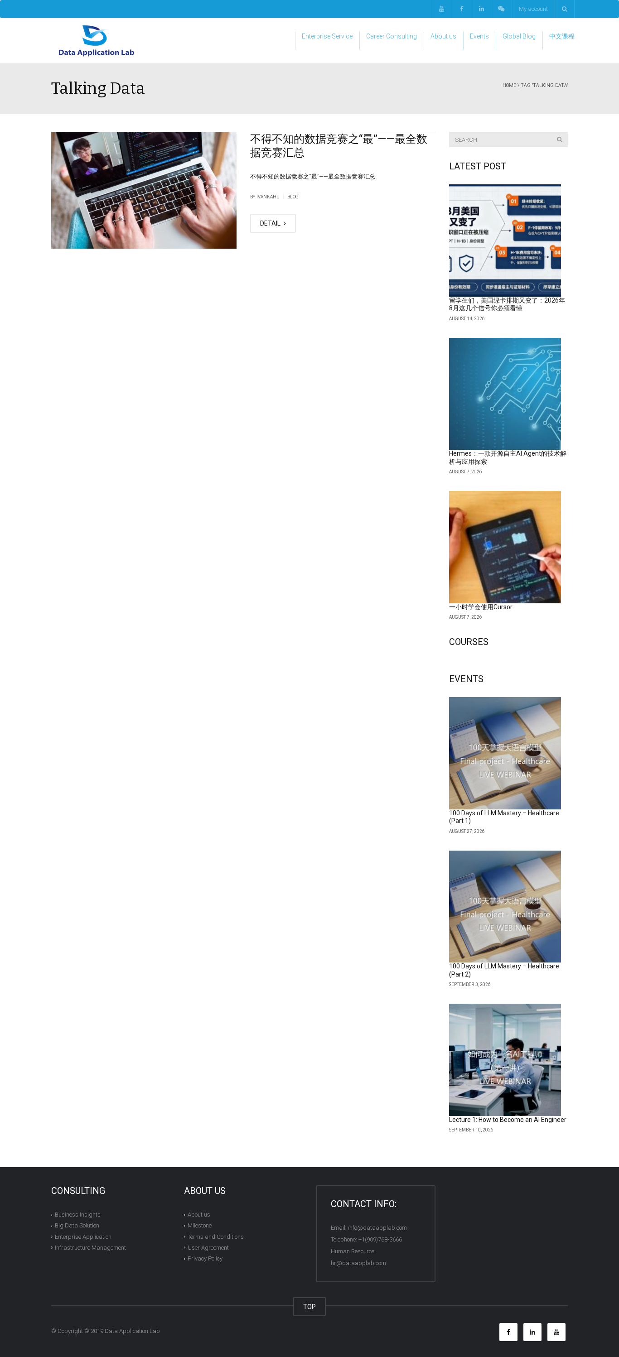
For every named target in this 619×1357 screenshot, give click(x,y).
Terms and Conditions (216, 1236)
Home (509, 85)
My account (533, 8)
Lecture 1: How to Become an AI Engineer (507, 1119)
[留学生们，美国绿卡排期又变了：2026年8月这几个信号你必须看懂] (505, 240)
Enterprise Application (83, 1236)
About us (443, 36)
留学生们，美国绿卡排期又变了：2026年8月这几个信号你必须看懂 (507, 304)
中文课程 (562, 36)
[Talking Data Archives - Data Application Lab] (96, 40)
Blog (293, 196)
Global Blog (519, 36)
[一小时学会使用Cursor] (505, 547)
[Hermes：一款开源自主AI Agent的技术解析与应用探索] (505, 394)
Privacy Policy (205, 1258)
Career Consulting (391, 36)
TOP (309, 1306)
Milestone (200, 1225)
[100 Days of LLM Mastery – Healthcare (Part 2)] (505, 907)
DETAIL (271, 223)
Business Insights (78, 1214)
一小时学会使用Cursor (481, 607)
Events (479, 36)
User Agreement (208, 1247)
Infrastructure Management (90, 1247)
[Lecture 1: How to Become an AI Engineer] (505, 1060)
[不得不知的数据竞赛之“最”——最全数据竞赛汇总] (144, 190)
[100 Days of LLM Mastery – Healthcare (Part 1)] (505, 753)
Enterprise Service (327, 36)
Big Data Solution (77, 1225)
